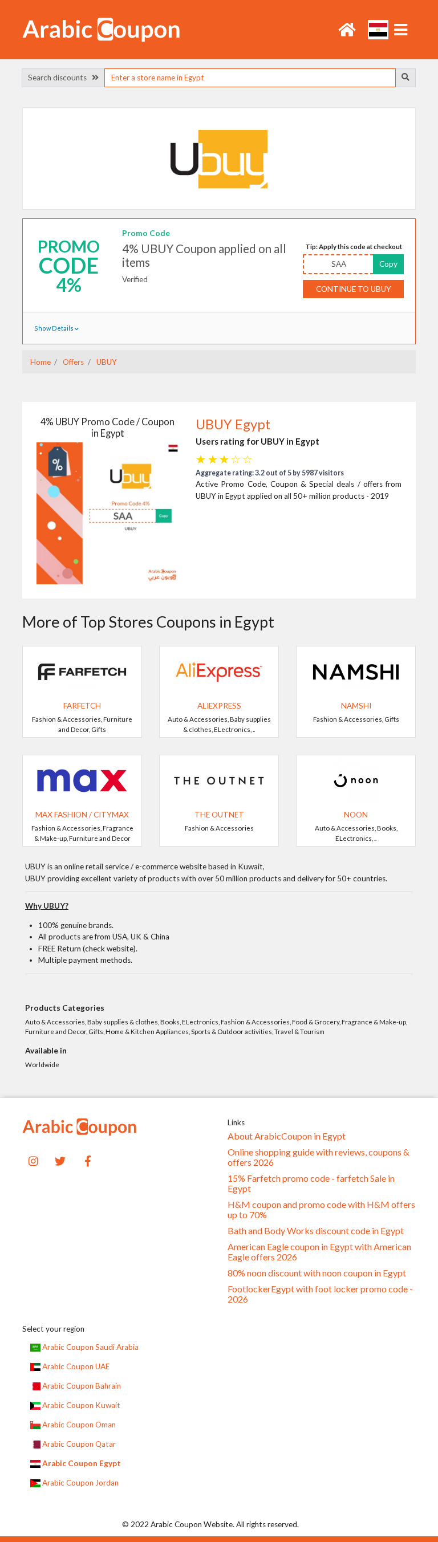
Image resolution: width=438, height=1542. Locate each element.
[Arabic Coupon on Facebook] (88, 1159)
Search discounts (60, 77)
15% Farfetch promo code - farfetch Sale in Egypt (311, 1183)
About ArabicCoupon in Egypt (287, 1136)
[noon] (356, 779)
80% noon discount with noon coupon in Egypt (317, 1273)
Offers (72, 362)
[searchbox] (249, 77)
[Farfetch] (82, 671)
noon (356, 814)
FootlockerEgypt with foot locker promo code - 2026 (320, 1294)
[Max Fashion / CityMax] (82, 779)
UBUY (106, 362)
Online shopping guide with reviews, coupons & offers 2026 (318, 1157)
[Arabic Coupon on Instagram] (33, 1159)
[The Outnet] (219, 779)
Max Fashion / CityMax (82, 814)
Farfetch (82, 705)
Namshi (356, 705)
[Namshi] (356, 671)
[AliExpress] (219, 671)
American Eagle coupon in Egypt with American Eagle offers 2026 (319, 1252)
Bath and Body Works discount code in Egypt (316, 1231)
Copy (388, 263)
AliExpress (219, 705)
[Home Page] (101, 28)
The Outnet (219, 814)
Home (40, 362)
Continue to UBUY (353, 289)
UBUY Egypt (233, 424)
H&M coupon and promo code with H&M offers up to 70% (321, 1209)
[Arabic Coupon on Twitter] (60, 1159)
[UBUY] (219, 157)
